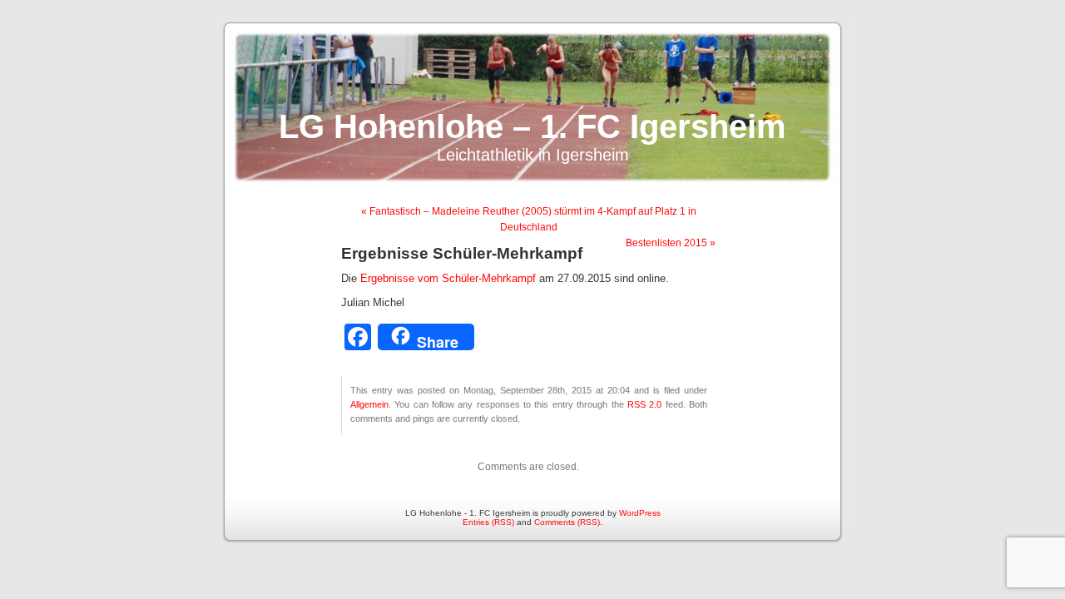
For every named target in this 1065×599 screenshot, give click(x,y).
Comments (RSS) (567, 522)
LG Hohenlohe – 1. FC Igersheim (532, 126)
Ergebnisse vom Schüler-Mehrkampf (448, 279)
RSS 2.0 (644, 404)
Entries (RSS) (488, 522)
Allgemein (369, 404)
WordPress (640, 512)
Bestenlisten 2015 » (671, 243)
